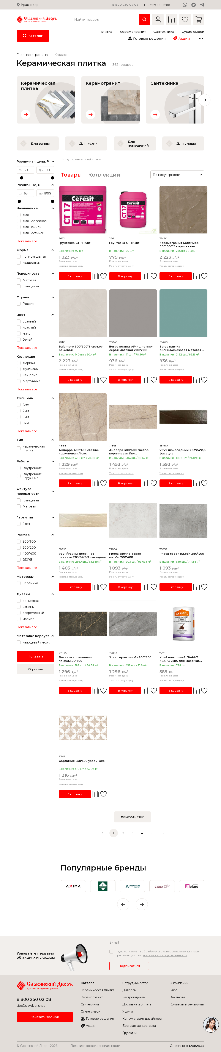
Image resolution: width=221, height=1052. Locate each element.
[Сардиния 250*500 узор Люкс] (83, 728)
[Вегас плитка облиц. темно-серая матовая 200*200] (133, 313)
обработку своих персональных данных (169, 951)
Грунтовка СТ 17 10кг (74, 242)
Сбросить (35, 669)
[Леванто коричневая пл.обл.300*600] (83, 624)
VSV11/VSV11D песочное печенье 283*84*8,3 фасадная (82, 555)
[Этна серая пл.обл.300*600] (133, 624)
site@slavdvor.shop (31, 1006)
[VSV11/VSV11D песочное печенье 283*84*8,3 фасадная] (83, 520)
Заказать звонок (45, 1017)
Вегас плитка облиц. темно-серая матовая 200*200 (131, 348)
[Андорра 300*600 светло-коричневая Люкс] (133, 417)
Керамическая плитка (98, 990)
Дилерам (129, 990)
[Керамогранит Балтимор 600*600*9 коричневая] (183, 210)
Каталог (87, 983)
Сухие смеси (90, 1011)
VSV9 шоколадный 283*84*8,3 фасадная (182, 451)
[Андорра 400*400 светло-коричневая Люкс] (83, 417)
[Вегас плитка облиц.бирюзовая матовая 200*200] (183, 313)
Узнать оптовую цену (71, 266)
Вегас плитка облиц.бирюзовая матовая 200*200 (180, 348)
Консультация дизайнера (142, 1019)
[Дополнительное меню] (200, 38)
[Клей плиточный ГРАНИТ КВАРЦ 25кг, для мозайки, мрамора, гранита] (183, 624)
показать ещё (132, 817)
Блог (173, 990)
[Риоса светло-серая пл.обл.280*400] (133, 520)
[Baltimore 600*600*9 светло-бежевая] (83, 313)
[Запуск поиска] (144, 19)
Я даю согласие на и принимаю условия (157, 953)
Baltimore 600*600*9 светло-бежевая (81, 348)
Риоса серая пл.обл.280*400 (181, 553)
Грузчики (129, 1033)
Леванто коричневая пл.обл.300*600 (75, 659)
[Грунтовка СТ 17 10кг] (83, 210)
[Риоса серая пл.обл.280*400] (183, 520)
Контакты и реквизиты (187, 1004)
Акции (91, 1026)
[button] (142, 904)
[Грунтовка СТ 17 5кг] (133, 210)
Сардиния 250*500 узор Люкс (81, 760)
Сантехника (90, 1004)
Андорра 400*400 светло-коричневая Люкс (79, 451)
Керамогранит (92, 997)
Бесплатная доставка (139, 1026)
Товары (71, 175)
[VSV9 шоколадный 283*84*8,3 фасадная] (183, 417)
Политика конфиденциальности (95, 1046)
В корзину (75, 276)
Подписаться (129, 966)
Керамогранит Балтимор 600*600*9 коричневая (179, 244)
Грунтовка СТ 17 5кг (124, 242)
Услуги (127, 1011)
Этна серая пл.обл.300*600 (130, 657)
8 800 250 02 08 (125, 5)
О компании (179, 983)
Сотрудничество (135, 983)
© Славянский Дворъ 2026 (37, 1046)
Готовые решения (100, 1019)
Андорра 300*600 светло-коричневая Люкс (129, 451)
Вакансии (177, 997)
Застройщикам (133, 997)
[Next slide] (204, 100)
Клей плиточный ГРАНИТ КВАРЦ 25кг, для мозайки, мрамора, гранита (179, 659)
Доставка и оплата (136, 1004)
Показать (35, 656)
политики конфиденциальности (165, 955)
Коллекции (104, 175)
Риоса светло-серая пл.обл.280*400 (125, 555)
